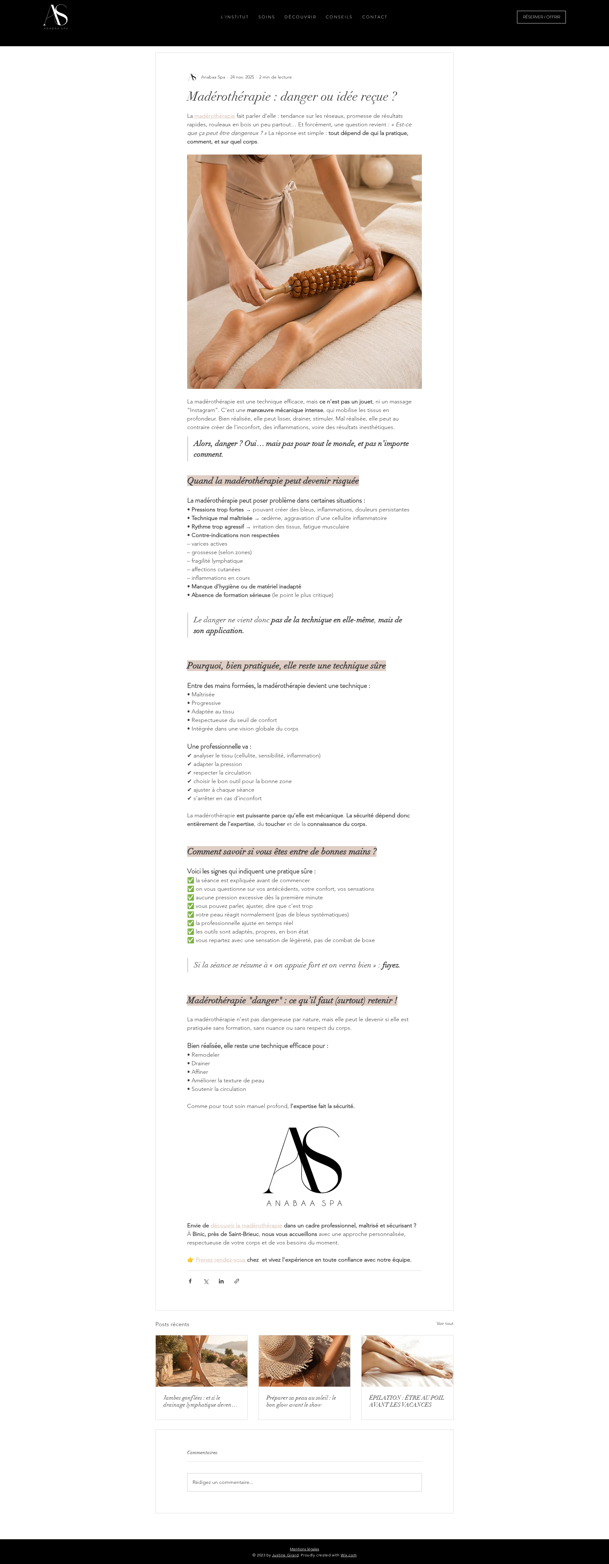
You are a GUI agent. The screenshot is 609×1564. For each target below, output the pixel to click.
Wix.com (349, 1555)
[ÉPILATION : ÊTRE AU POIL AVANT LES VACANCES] (407, 1361)
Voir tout (445, 1323)
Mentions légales (304, 1549)
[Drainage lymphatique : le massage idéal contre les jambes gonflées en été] (201, 1361)
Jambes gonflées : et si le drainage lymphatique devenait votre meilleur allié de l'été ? (200, 1401)
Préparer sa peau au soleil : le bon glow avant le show (301, 1401)
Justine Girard (285, 1555)
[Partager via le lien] (237, 1281)
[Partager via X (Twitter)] (206, 1281)
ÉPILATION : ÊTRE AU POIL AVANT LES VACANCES (406, 1401)
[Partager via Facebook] (190, 1281)
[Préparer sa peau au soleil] (304, 1361)
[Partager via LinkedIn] (221, 1281)
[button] (266, 17)
